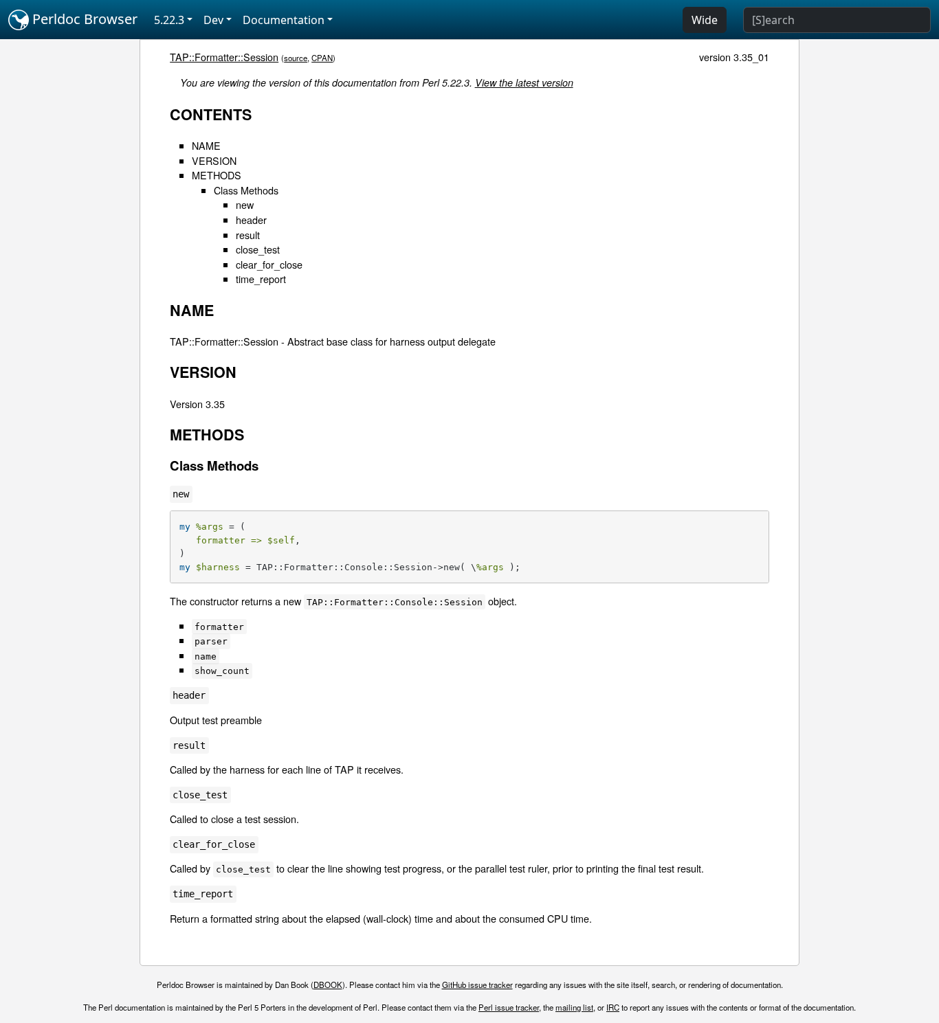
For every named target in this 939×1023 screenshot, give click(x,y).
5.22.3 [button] (169, 19)
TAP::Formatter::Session (224, 56)
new (245, 204)
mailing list (574, 1007)
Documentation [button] (283, 19)
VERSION (214, 160)
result (248, 234)
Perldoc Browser (83, 19)
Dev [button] (213, 19)
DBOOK (327, 984)
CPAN (322, 57)
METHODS (216, 175)
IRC (612, 1007)
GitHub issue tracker (477, 984)
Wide (705, 19)
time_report (261, 278)
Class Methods (246, 190)
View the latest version (524, 82)
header (251, 219)
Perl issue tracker (508, 1007)
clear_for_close (269, 264)
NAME (206, 145)
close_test (258, 249)
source (295, 57)
